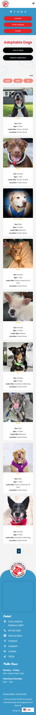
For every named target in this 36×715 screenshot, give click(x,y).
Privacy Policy (8, 694)
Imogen (18, 322)
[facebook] (14, 11)
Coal (18, 118)
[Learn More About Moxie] (18, 253)
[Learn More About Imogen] (18, 306)
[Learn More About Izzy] (18, 357)
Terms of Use (21, 694)
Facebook (12, 640)
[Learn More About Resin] (18, 407)
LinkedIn (12, 651)
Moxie (18, 269)
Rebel (18, 168)
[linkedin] (21, 11)
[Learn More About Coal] (18, 102)
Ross (18, 473)
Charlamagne (18, 219)
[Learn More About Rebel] (18, 152)
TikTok (11, 656)
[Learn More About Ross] (18, 457)
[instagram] (18, 11)
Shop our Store (15, 635)
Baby (18, 526)
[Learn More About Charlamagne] (18, 203)
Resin (18, 423)
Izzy (18, 373)
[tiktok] (25, 11)
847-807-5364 (14, 630)
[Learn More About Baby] (18, 510)
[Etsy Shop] (11, 11)
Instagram (13, 646)
